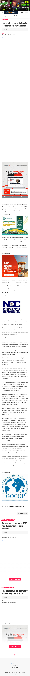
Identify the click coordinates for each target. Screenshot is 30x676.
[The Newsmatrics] (11, 12)
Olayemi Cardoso (19, 506)
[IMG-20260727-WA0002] (15, 180)
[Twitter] (15, 668)
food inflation (10, 506)
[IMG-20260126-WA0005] (12, 307)
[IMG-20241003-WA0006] (15, 266)
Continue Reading (15, 579)
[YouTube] (17, 668)
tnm (3, 33)
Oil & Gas (11, 587)
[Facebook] (13, 668)
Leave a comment (23, 513)
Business (4, 519)
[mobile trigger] (3, 12)
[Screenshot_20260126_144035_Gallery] (15, 5)
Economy (4, 19)
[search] (19, 12)
